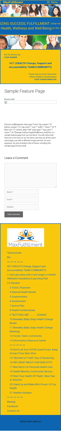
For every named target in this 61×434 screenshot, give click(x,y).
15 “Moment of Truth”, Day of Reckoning (32, 357)
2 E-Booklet (13, 282)
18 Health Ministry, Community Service (31, 371)
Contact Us (13, 410)
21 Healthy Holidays (21, 392)
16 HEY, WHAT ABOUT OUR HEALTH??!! (31, 362)
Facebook (12, 406)
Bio (9, 257)
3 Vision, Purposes (20, 287)
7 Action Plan (17, 305)
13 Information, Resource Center (28, 340)
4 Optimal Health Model (23, 292)
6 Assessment (18, 301)
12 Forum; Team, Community (26, 335)
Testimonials (14, 252)
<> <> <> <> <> (15, 261)
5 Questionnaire (18, 296)
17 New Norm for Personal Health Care (31, 366)
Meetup (11, 401)
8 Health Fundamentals (22, 310)
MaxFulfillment (13, 2)
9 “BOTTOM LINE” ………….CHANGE (28, 314)
